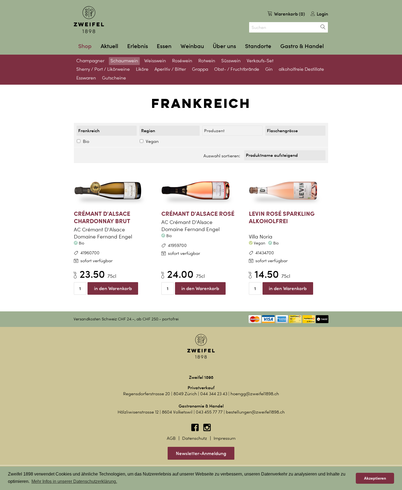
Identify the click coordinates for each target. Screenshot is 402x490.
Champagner (90, 60)
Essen (164, 46)
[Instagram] (207, 430)
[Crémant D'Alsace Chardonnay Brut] (113, 190)
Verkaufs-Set (260, 60)
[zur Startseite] (89, 20)
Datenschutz (194, 438)
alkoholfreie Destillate (301, 69)
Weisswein (155, 60)
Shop (85, 46)
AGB (171, 438)
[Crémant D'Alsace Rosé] (201, 190)
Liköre (142, 69)
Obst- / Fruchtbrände (236, 69)
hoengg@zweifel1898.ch (255, 393)
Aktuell (109, 46)
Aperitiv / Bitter (170, 69)
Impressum (224, 438)
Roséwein (182, 60)
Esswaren (86, 78)
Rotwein (206, 60)
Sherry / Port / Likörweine (103, 69)
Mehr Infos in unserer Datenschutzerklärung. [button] (74, 481)
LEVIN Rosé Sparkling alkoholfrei (281, 217)
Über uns (224, 46)
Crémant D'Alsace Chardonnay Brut (102, 217)
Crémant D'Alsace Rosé (197, 213)
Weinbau (192, 46)
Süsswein (231, 60)
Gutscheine (114, 78)
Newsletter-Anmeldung (201, 453)
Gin (269, 69)
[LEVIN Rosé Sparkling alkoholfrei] (288, 190)
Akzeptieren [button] (375, 478)
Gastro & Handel (302, 46)
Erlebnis (137, 46)
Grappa (200, 69)
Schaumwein (124, 60)
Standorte (258, 46)
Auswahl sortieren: (221, 155)
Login (322, 14)
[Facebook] (195, 430)
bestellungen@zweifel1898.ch (255, 412)
